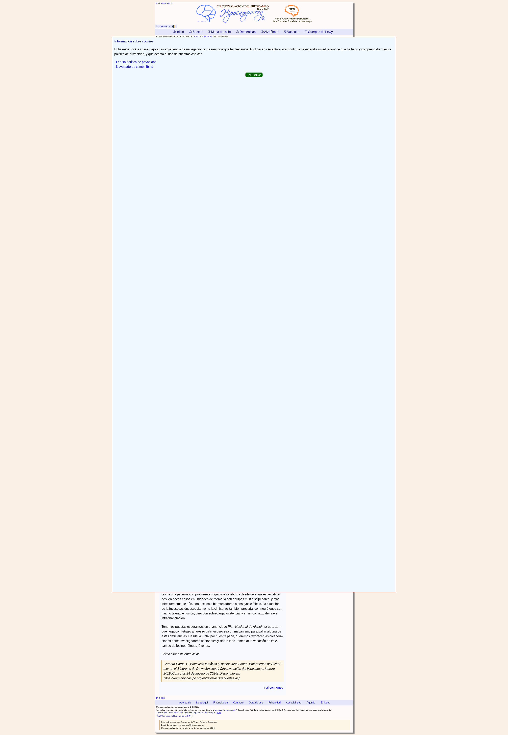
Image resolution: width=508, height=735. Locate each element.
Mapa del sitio (219, 32)
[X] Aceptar (254, 74)
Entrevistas (207, 36)
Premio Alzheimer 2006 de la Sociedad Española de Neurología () (189, 713)
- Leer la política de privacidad (135, 62)
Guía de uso (256, 702)
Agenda (311, 702)
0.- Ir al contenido (164, 3)
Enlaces (325, 702)
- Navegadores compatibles (133, 66)
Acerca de (185, 702)
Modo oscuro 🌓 (165, 26)
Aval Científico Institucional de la (174, 716)
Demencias (246, 32)
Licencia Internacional (225, 710)
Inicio (196, 36)
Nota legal (202, 702)
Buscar (195, 32)
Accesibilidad (293, 702)
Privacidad (274, 702)
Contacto (238, 702)
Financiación (220, 702)
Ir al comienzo (273, 687)
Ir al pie (160, 697)
